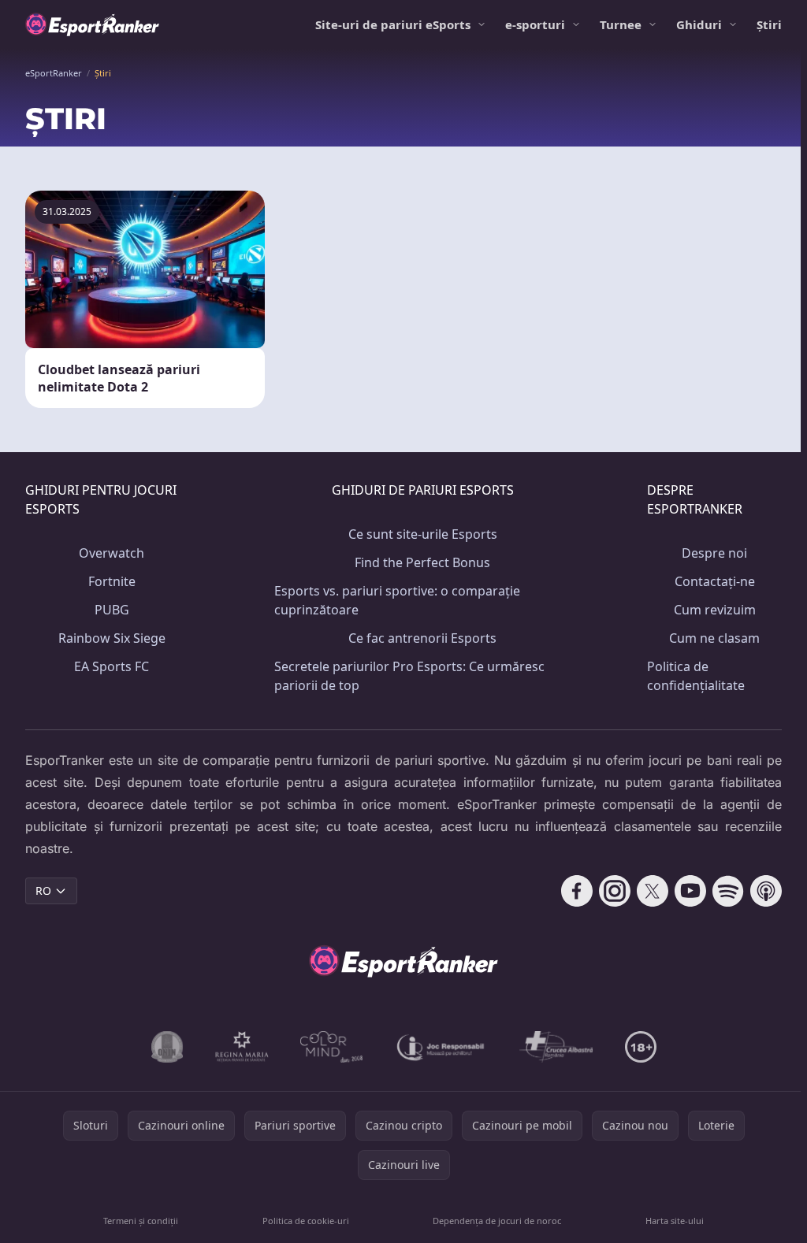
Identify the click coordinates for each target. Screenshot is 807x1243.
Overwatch (111, 553)
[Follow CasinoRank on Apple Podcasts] (766, 891)
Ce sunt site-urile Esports (422, 534)
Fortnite (112, 581)
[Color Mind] (331, 1047)
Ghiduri (699, 24)
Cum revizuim (715, 609)
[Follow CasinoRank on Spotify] (728, 891)
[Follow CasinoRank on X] (652, 891)
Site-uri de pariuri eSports (392, 24)
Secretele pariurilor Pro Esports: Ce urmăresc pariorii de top (409, 676)
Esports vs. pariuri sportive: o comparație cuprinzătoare (397, 600)
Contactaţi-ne (715, 581)
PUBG (112, 609)
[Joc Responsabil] (441, 1047)
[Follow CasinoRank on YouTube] (690, 891)
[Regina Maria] (242, 1047)
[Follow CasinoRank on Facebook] (577, 891)
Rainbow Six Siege (111, 638)
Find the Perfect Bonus (422, 562)
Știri (769, 24)
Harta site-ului (674, 1220)
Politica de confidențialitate (696, 676)
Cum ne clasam (714, 638)
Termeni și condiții (140, 1220)
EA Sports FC (111, 666)
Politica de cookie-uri (305, 1220)
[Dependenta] (556, 1047)
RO (43, 890)
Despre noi (714, 553)
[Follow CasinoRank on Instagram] (614, 891)
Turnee (621, 24)
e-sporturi (535, 24)
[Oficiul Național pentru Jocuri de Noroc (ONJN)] (167, 1047)
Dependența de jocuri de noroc (497, 1220)
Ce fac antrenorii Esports (422, 638)
